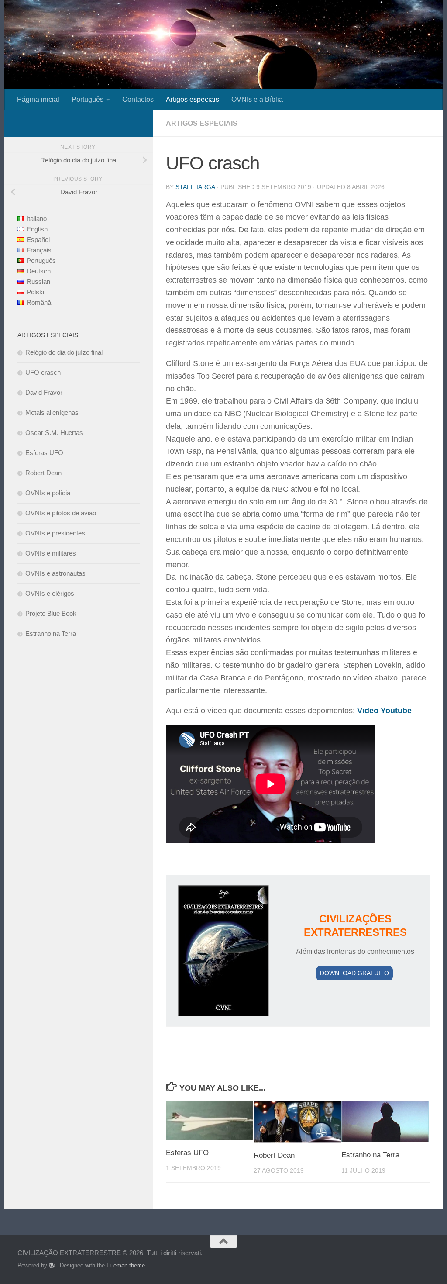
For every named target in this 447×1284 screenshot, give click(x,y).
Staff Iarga (195, 186)
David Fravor (43, 392)
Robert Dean (274, 1155)
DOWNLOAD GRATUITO (354, 973)
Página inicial (38, 99)
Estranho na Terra (370, 1155)
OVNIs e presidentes (55, 533)
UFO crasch (43, 372)
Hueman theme (126, 1265)
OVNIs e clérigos (49, 593)
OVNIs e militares (50, 553)
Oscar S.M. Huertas (54, 432)
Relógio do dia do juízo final (64, 352)
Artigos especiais (192, 99)
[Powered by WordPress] (52, 1265)
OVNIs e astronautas (55, 573)
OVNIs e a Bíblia (257, 99)
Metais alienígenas (52, 412)
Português (87, 99)
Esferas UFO (187, 1153)
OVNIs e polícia (47, 493)
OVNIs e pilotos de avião (60, 513)
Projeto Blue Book (50, 613)
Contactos (138, 99)
